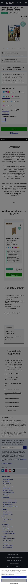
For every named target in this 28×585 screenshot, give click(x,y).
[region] (14, 576)
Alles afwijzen (14, 580)
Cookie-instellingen (14, 583)
